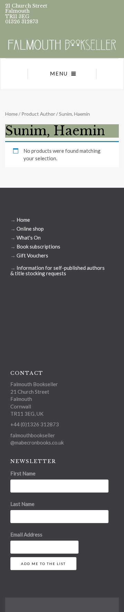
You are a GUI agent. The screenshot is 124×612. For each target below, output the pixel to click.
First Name (22, 473)
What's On (29, 237)
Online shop (30, 229)
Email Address (26, 534)
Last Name (22, 504)
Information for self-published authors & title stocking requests (57, 270)
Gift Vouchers (32, 255)
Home (11, 114)
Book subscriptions (38, 246)
